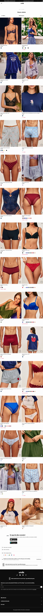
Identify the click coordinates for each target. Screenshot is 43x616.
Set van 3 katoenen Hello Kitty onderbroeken (28, 423)
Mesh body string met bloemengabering (6, 215)
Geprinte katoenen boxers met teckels (27, 147)
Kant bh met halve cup (3, 491)
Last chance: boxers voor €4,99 (28, 0)
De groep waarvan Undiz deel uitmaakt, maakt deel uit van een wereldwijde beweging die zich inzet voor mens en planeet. (21, 565)
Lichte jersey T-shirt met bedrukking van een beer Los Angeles (31, 113)
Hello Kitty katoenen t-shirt (25, 354)
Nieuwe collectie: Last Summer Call (9, 0)
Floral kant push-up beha (25, 319)
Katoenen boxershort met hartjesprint (5, 354)
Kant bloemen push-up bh (25, 250)
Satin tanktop (2, 319)
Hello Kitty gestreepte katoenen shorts (5, 388)
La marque (22, 9)
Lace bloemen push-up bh (25, 388)
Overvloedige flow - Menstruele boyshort (6, 250)
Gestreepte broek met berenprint (5, 147)
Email (2, 584)
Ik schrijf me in (39, 559)
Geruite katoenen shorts (25, 182)
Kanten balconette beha (3, 45)
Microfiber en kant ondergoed (26, 215)
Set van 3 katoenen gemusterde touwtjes (6, 182)
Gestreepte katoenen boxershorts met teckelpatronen (29, 491)
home (19, 9)
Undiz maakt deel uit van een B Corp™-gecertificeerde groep (15, 564)
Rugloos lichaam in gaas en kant (4, 113)
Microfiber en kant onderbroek (4, 423)
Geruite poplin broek (25, 45)
